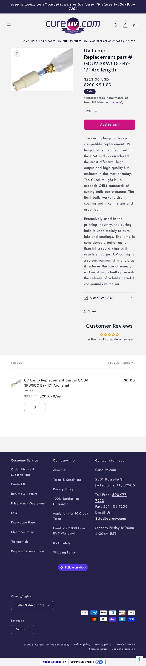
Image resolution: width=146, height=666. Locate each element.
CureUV (40, 644)
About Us (60, 470)
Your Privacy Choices (82, 661)
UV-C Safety (62, 543)
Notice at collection (54, 661)
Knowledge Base (23, 522)
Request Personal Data (27, 551)
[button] (9, 25)
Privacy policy (103, 644)
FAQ (14, 513)
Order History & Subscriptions (23, 472)
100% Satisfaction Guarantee (66, 501)
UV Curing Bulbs (70, 41)
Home (25, 41)
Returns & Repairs (24, 494)
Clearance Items (23, 532)
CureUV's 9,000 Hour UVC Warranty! (69, 530)
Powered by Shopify (58, 644)
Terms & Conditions (67, 479)
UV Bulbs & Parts (43, 41)
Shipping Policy (64, 552)
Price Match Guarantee (28, 503)
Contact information (123, 649)
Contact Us (19, 484)
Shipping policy (98, 649)
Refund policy (82, 644)
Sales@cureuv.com (110, 518)
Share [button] (92, 311)
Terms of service (125, 644)
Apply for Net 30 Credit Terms (70, 516)
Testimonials (20, 541)
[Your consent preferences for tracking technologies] (139, 659)
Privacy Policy (63, 489)
